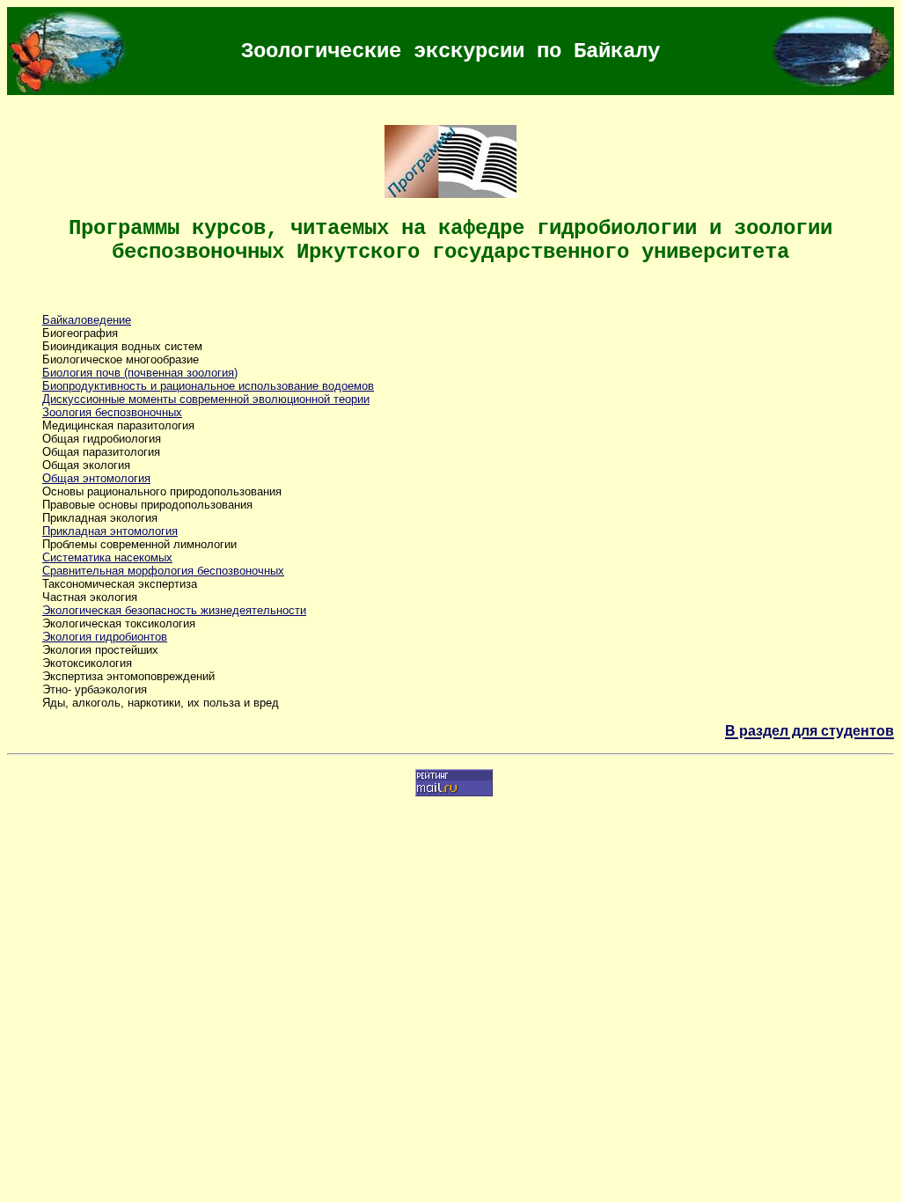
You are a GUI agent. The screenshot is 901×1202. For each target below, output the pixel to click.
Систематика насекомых (107, 557)
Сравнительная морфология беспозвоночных (163, 570)
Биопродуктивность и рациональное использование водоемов (208, 385)
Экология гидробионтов (104, 636)
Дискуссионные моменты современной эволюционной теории (206, 399)
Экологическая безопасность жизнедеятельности (174, 610)
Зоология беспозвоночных (112, 412)
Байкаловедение (86, 319)
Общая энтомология (96, 478)
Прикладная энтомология (110, 531)
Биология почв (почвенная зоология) (140, 372)
